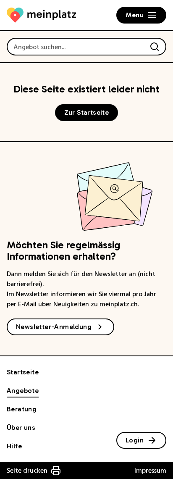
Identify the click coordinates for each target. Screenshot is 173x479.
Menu (135, 15)
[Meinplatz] (41, 15)
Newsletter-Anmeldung (54, 327)
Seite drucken (27, 470)
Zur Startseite (86, 112)
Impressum (150, 470)
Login (135, 440)
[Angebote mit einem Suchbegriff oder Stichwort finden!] (154, 46)
